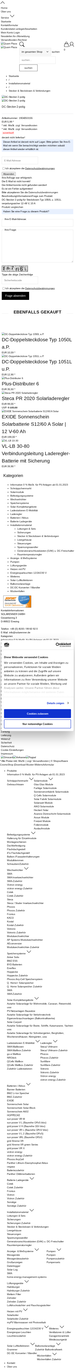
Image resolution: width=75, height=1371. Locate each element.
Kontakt (11, 1363)
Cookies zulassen (37, 713)
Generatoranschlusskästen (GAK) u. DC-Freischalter (45, 550)
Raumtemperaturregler (29, 554)
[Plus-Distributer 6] (12, 378)
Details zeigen (55, 702)
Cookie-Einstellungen (12, 750)
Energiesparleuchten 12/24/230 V (28, 572)
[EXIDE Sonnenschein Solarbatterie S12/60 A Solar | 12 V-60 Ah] (30, 411)
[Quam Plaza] (9, 43)
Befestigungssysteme (21, 495)
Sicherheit (6, 742)
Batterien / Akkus (19, 517)
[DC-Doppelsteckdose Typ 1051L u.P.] (23, 356)
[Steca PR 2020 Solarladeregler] (20, 393)
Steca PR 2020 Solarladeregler (35, 398)
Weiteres (15, 576)
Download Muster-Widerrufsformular (34, 764)
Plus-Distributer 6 (20, 383)
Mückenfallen (17, 591)
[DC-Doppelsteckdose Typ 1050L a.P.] (23, 334)
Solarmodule (17, 492)
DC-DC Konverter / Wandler (25, 587)
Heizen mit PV (17, 569)
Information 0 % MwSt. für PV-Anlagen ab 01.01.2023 (39, 484)
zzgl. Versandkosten (26, 125)
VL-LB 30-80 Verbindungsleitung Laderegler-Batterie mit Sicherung (36, 453)
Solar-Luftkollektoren (21, 580)
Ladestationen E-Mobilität (24, 510)
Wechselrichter (18, 499)
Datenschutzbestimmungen (40, 168)
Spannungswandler (27, 547)
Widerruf (5, 739)
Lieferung (6, 735)
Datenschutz (7, 746)
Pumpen (14, 561)
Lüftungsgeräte (18, 565)
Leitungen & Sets (26, 528)
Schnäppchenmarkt (20, 488)
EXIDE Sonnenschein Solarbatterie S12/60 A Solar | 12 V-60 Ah (34, 424)
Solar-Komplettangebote (23, 506)
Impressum (7, 753)
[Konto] (71, 46)
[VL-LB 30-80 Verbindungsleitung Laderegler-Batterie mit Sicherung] (10, 441)
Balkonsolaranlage (20, 583)
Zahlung (5, 731)
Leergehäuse (24, 539)
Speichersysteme (19, 503)
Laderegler (16, 514)
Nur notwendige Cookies (37, 723)
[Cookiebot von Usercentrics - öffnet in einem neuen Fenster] (55, 645)
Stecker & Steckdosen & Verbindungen (38, 536)
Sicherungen (24, 532)
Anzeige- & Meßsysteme (23, 558)
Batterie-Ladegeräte (21, 521)
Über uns (12, 1366)
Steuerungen (24, 543)
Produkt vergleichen (12, 207)
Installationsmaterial (21, 525)
